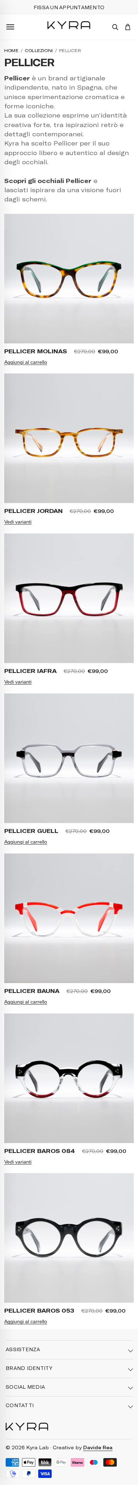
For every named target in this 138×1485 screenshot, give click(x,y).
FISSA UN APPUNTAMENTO (69, 7)
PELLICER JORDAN (33, 510)
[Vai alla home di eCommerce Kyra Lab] (27, 1426)
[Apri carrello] (128, 27)
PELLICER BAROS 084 (39, 1150)
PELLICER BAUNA (31, 990)
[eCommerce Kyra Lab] (68, 25)
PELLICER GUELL (31, 830)
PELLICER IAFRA (30, 670)
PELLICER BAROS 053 (39, 1310)
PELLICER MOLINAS (35, 351)
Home (11, 50)
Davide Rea (98, 1447)
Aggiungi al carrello (25, 362)
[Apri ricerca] (115, 27)
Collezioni (39, 50)
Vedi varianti (17, 522)
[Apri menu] (10, 26)
